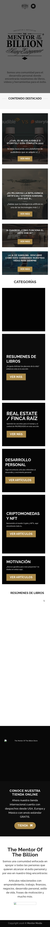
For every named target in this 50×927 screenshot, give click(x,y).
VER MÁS (25, 158)
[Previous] (27, 657)
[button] (33, 6)
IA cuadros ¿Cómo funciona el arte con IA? (25, 231)
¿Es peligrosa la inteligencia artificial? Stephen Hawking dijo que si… (25, 196)
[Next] (35, 657)
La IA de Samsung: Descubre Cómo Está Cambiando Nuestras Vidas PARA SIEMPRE (25, 258)
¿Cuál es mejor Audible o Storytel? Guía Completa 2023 (25, 142)
